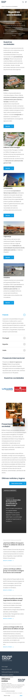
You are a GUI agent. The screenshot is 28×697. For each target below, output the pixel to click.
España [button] (5, 344)
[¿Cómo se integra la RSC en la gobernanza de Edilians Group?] (14, 635)
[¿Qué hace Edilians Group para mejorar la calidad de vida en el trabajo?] (14, 550)
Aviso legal (5, 666)
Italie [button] (4, 350)
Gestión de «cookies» (8, 675)
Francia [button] (5, 315)
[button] (9, 126)
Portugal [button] (6, 338)
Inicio (3, 6)
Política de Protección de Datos (10, 672)
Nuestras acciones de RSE (10, 490)
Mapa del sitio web (7, 669)
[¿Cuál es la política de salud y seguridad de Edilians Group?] (14, 607)
